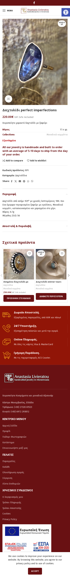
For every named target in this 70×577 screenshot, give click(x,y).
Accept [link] (35, 571)
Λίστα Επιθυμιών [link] (11, 483)
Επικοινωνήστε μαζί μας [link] (15, 448)
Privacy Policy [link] (9, 519)
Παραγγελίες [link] (8, 461)
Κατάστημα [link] (8, 442)
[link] (66, 12)
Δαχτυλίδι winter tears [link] (48, 281)
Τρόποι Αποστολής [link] (11, 508)
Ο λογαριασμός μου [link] (12, 497)
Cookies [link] (6, 513)
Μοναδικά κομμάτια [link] (57, 134)
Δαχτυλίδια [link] (21, 175)
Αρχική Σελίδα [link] (9, 425)
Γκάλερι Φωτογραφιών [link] (14, 436)
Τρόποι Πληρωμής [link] (11, 502)
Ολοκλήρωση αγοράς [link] (13, 472)
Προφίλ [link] (6, 431)
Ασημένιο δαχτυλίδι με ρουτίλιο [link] (15, 283)
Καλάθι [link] (6, 467)
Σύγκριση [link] (7, 478)
